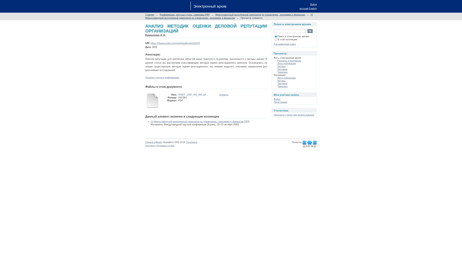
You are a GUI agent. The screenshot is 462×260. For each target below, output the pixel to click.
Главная (149, 14)
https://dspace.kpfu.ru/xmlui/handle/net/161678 (175, 43)
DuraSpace (191, 142)
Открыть (223, 94)
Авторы (281, 66)
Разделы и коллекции (289, 60)
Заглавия (282, 69)
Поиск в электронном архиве (293, 36)
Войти (313, 4)
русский (304, 8)
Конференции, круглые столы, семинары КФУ (185, 14)
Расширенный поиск (285, 44)
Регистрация (280, 102)
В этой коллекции (287, 39)
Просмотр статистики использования (294, 115)
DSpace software (153, 142)
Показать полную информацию (162, 77)
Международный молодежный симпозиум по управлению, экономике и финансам (260, 14)
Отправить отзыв (165, 145)
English (313, 8)
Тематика (282, 72)
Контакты (150, 145)
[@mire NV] (309, 144)
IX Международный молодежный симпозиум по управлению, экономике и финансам (197, 121)
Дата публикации (286, 63)
